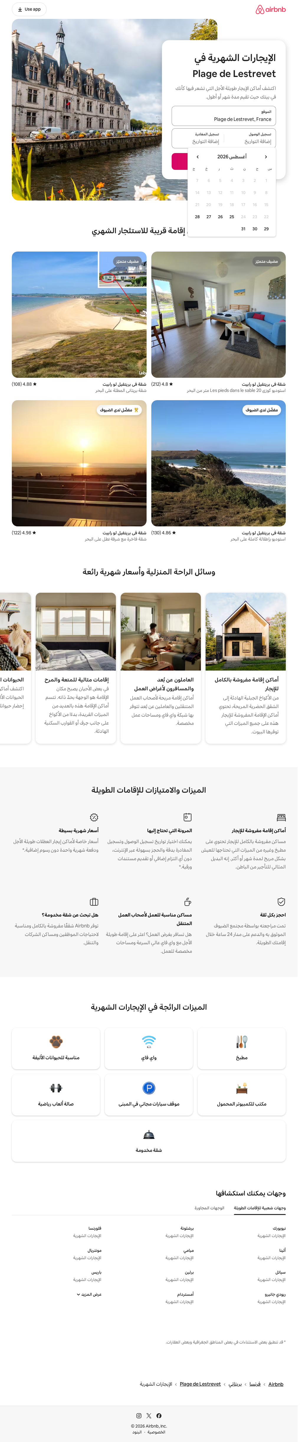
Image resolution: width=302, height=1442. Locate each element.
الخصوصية (156, 1432)
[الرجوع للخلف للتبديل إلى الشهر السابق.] (265, 157)
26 (220, 216)
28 (197, 216)
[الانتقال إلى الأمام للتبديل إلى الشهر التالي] (198, 157)
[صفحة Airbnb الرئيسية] (271, 9)
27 (208, 216)
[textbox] (250, 141)
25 (231, 216)
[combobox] (223, 119)
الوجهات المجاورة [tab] (209, 1208)
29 (266, 228)
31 (243, 228)
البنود (137, 1432)
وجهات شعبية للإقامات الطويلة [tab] (260, 1208)
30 (254, 228)
